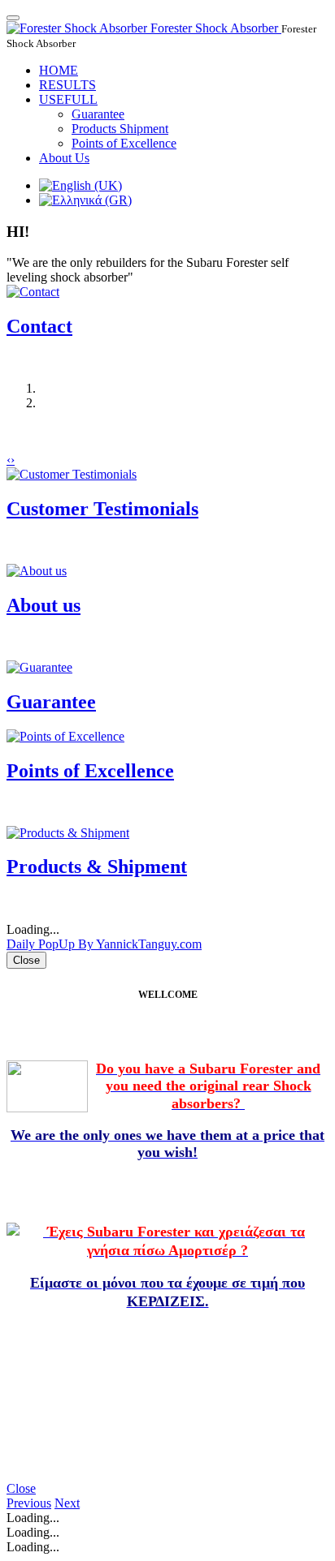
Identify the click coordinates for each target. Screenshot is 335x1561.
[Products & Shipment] (68, 833)
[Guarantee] (39, 667)
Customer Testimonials (102, 508)
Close (21, 1488)
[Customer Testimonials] (72, 474)
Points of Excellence (124, 143)
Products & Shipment (97, 866)
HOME (58, 70)
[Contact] (33, 292)
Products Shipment (120, 128)
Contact (39, 326)
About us (43, 605)
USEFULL (68, 99)
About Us (64, 158)
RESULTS (67, 85)
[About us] (37, 571)
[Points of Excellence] (65, 736)
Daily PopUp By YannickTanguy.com (104, 944)
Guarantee (98, 114)
